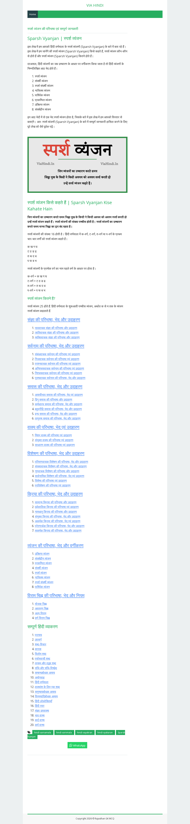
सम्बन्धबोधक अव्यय (45, 673)
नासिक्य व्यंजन (42, 577)
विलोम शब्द (40, 654)
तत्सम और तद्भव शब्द (45, 663)
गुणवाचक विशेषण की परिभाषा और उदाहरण (57, 471)
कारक (38, 649)
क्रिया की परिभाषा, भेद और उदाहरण (55, 494)
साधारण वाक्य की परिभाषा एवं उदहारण (55, 445)
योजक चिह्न (41, 604)
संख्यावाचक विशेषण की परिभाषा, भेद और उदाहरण (61, 466)
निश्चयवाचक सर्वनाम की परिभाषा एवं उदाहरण (58, 373)
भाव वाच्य (40, 715)
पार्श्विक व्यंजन (42, 587)
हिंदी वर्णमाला (41, 682)
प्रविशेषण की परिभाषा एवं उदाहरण (53, 485)
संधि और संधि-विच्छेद (46, 668)
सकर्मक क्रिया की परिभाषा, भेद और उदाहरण (58, 530)
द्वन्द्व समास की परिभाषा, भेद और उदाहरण (56, 414)
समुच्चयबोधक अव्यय (45, 692)
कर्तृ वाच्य (40, 720)
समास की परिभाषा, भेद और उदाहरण (54, 386)
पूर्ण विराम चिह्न (42, 618)
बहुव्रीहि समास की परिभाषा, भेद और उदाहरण (58, 409)
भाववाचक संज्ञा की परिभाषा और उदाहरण (56, 328)
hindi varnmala (64, 732)
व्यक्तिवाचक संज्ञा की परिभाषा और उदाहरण (57, 337)
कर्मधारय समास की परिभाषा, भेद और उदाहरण (58, 404)
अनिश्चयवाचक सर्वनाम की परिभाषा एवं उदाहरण (59, 368)
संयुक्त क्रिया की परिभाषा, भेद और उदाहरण (57, 516)
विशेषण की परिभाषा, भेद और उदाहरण (55, 453)
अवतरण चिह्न (41, 608)
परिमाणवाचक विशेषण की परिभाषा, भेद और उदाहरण (61, 462)
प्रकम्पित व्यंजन (43, 563)
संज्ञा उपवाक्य (42, 711)
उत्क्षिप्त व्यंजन (42, 554)
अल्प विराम (40, 613)
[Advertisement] (95, 786)
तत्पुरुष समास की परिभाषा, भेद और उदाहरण (58, 418)
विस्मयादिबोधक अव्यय (46, 696)
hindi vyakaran (105, 732)
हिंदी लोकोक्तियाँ (43, 701)
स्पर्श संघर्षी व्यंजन (44, 582)
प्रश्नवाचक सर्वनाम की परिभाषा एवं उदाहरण (58, 364)
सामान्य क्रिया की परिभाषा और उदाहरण (55, 502)
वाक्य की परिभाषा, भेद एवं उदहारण (53, 427)
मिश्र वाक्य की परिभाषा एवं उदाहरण (53, 435)
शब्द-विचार (40, 644)
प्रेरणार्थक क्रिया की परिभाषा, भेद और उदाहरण (59, 526)
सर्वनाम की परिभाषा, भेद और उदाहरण (55, 346)
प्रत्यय (38, 635)
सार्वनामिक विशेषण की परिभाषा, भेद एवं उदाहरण (59, 476)
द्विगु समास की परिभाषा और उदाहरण (53, 399)
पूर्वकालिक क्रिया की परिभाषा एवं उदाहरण (57, 507)
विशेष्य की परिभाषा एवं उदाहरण (51, 481)
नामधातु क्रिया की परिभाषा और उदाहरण (56, 512)
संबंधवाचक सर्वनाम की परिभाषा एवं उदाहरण (57, 354)
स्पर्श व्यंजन (41, 573)
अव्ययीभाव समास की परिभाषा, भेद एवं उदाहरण (59, 395)
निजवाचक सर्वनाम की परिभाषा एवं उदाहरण (57, 359)
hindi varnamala (43, 732)
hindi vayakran (85, 732)
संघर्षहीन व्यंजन (43, 558)
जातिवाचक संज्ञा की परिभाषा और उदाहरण (56, 332)
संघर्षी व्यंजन (41, 568)
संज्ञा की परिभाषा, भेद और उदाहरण (53, 319)
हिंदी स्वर (39, 706)
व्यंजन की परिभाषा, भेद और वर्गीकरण (55, 545)
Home (32, 14)
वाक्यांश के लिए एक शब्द (47, 687)
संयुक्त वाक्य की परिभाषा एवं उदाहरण (54, 440)
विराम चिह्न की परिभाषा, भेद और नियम (55, 595)
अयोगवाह (40, 677)
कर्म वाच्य (39, 725)
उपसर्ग (38, 639)
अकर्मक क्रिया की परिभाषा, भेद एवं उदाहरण (57, 521)
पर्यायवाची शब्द (42, 659)
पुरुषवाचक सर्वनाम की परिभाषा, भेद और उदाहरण (60, 378)
